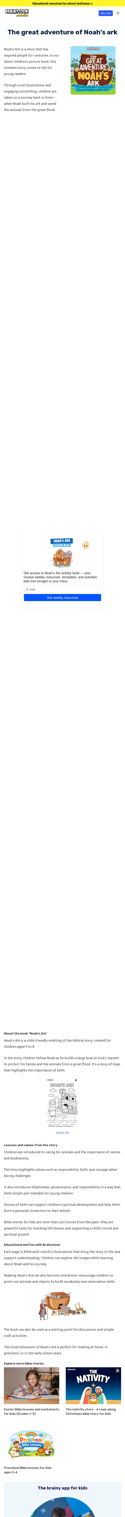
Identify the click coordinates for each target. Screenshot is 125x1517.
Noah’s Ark (62, 1132)
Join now (105, 13)
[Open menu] (117, 13)
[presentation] (31, 1385)
